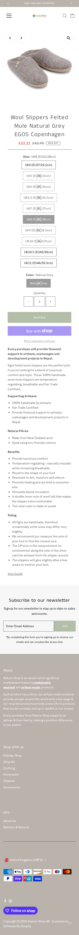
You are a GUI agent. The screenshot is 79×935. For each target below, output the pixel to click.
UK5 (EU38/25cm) (40, 176)
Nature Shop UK (39, 921)
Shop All (9, 762)
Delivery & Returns (16, 827)
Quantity (39, 293)
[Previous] (10, 38)
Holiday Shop (12, 755)
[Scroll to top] (70, 923)
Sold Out (39, 317)
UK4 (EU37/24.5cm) (38, 165)
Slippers (9, 781)
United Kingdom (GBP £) (26, 860)
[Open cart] (72, 16)
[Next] (21, 38)
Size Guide (15, 574)
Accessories (11, 787)
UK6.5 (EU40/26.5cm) (40, 198)
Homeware (10, 774)
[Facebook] (5, 901)
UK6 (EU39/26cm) (40, 187)
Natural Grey (40, 284)
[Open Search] (65, 16)
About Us (9, 821)
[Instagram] (10, 901)
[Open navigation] (12, 15)
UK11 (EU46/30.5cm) (38, 263)
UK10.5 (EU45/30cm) (38, 252)
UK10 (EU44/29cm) (40, 242)
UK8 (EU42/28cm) (40, 220)
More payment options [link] (39, 341)
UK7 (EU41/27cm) (40, 209)
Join (65, 626)
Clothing (9, 768)
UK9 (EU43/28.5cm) (40, 231)
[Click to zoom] (69, 38)
